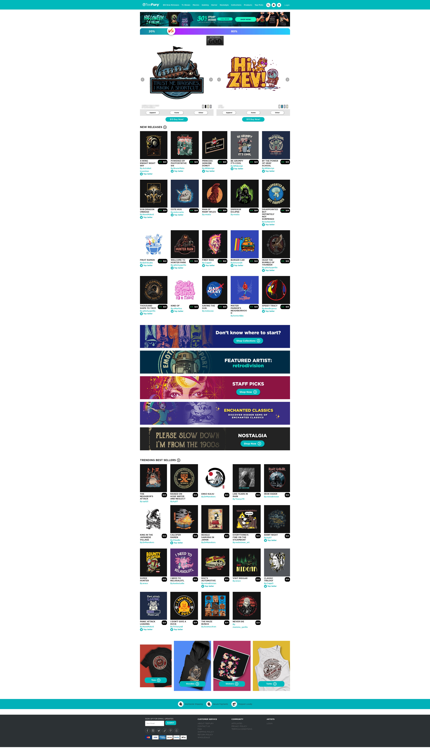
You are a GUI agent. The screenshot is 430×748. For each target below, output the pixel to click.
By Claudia (175, 540)
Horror (214, 5)
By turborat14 (268, 222)
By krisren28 (236, 263)
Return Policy (205, 735)
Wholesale (204, 737)
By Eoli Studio (146, 263)
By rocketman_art (241, 542)
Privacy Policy (239, 726)
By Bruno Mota (177, 168)
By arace (144, 583)
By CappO (206, 263)
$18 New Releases (171, 5)
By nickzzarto (177, 212)
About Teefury (206, 723)
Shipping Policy (206, 732)
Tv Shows (186, 5)
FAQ (200, 729)
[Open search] (268, 5)
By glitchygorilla (178, 265)
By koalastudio (177, 583)
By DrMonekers (208, 497)
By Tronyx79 (238, 499)
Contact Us (204, 726)
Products (248, 5)
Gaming (205, 5)
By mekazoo (208, 311)
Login (287, 5)
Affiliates (236, 723)
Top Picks (259, 5)
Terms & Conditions (241, 729)
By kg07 (174, 501)
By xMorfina (176, 308)
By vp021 (144, 501)
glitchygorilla (149, 107)
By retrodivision (271, 497)
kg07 (222, 107)
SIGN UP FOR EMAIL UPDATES (159, 719)
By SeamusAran (208, 627)
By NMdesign (208, 168)
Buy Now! (177, 119)
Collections (236, 5)
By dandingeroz (269, 308)
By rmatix (206, 214)
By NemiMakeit (147, 214)
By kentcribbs (237, 316)
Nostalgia (224, 5)
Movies (196, 5)
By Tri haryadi (176, 627)
